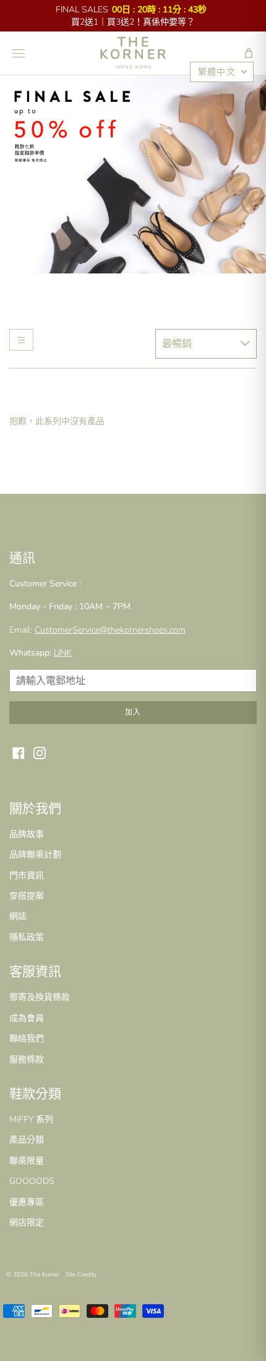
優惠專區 (26, 1202)
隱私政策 (26, 937)
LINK (63, 653)
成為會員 (26, 1018)
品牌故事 (26, 834)
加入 (133, 712)
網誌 (18, 916)
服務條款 (26, 1059)
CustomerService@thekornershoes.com (110, 630)
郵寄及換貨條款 (39, 997)
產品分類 (26, 1140)
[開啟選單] (18, 53)
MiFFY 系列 (31, 1119)
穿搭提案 (26, 896)
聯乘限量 (26, 1161)
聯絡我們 (26, 1038)
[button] (248, 53)
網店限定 (26, 1222)
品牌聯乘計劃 (35, 854)
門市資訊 (26, 875)
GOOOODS (31, 1181)
